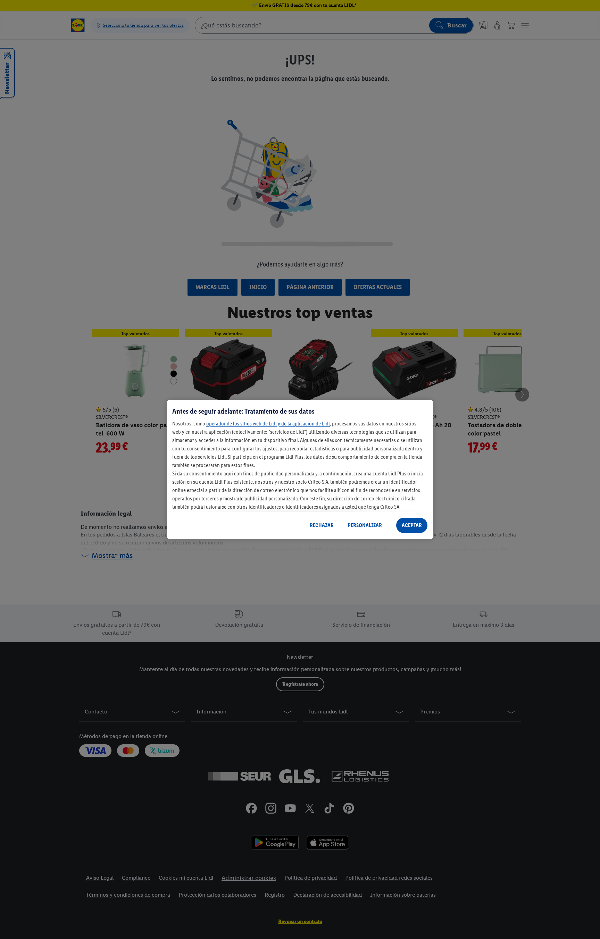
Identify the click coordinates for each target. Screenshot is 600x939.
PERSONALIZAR (365, 525)
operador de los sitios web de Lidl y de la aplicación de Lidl (268, 423)
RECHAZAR (322, 525)
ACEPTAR (412, 525)
